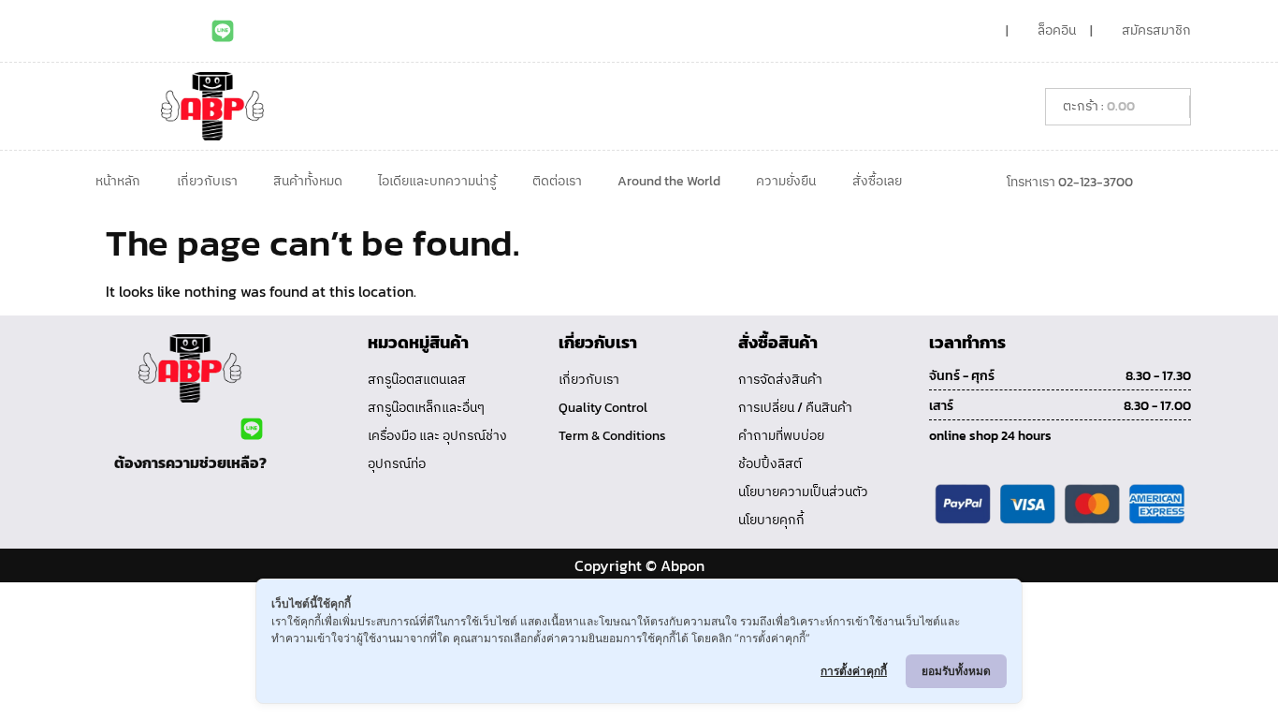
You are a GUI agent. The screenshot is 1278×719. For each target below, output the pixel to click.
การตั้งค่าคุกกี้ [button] (854, 671)
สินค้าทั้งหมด (307, 181)
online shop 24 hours (990, 436)
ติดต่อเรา (557, 181)
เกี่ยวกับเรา (207, 181)
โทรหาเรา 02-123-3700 (1070, 182)
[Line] (223, 31)
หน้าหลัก (117, 181)
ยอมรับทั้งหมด (956, 671)
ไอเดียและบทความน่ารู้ (437, 181)
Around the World (668, 181)
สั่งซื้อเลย (877, 181)
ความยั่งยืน (786, 181)
